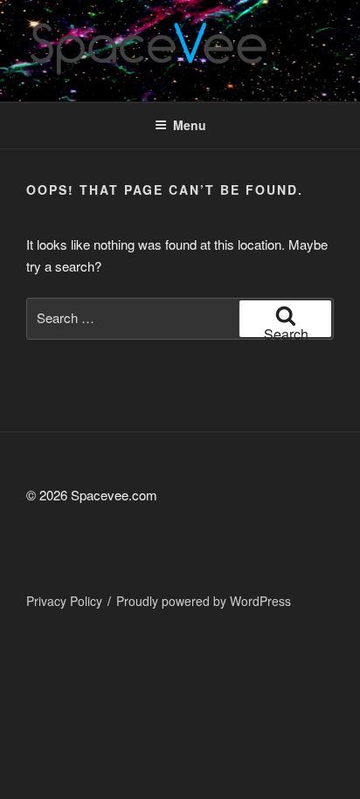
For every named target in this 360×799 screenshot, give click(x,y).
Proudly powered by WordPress (203, 601)
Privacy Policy (64, 601)
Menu (189, 125)
